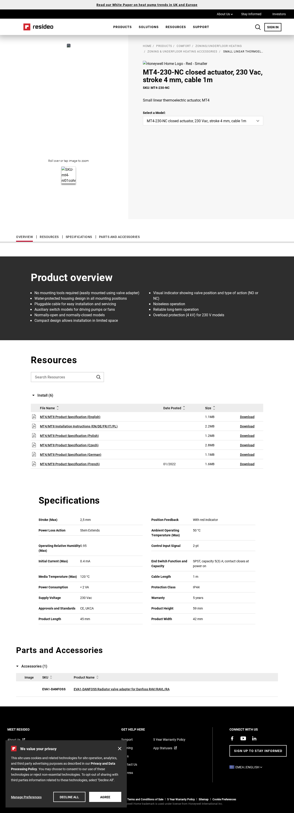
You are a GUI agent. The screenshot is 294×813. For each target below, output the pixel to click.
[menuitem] (122, 27)
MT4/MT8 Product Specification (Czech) (69, 445)
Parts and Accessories (119, 237)
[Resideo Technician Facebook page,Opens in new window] (232, 738)
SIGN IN (274, 27)
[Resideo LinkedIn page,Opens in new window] (254, 738)
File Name (47, 408)
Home (36, 27)
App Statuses (162, 748)
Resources (176, 27)
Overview (24, 237)
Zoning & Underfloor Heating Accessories (182, 51)
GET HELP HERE (139, 729)
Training (127, 748)
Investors (279, 14)
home (147, 46)
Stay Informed (251, 14)
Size (208, 408)
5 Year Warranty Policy (169, 739)
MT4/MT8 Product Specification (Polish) (69, 435)
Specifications (79, 237)
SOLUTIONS (149, 27)
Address (127, 772)
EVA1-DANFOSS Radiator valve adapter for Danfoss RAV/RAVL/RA (122, 689)
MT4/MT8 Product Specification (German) (70, 454)
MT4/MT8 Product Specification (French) (70, 464)
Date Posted (172, 408)
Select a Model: (154, 112)
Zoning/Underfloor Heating (218, 46)
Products (122, 27)
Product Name (84, 677)
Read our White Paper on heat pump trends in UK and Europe (147, 5)
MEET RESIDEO (24, 729)
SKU (45, 677)
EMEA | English (250, 767)
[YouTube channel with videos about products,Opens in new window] (243, 738)
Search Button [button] (258, 27)
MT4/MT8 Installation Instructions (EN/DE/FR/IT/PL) (79, 426)
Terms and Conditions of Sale (145, 799)
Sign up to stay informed (258, 751)
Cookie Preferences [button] (224, 799)
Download (247, 417)
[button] (119, 748)
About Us (225, 14)
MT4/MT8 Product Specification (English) (70, 417)
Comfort (184, 46)
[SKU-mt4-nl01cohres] (69, 45)
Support (201, 27)
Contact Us (129, 764)
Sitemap (204, 799)
